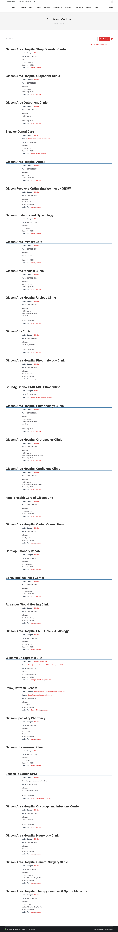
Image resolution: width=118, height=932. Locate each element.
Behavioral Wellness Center (25, 578)
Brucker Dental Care (20, 131)
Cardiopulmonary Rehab (23, 551)
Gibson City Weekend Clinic (25, 747)
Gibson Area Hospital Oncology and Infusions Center (43, 806)
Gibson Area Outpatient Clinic (27, 102)
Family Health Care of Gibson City (29, 498)
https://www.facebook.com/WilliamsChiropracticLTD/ (45, 665)
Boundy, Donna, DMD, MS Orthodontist (33, 387)
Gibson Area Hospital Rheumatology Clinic (36, 360)
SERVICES (43, 661)
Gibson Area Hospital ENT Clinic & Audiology (37, 631)
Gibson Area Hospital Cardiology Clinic (33, 468)
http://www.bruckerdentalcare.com (39, 139)
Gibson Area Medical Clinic (25, 271)
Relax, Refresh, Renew (21, 688)
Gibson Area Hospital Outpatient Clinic (33, 76)
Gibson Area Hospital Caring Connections (35, 524)
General (41, 692)
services (49, 398)
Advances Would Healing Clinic (28, 604)
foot (37, 798)
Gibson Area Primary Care (24, 242)
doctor (33, 68)
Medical (36, 53)
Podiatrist (48, 798)
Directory (95, 44)
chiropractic (35, 680)
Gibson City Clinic (18, 331)
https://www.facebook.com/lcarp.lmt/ (40, 695)
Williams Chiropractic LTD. (24, 658)
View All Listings (106, 44)
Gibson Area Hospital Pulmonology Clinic (35, 406)
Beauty (36, 692)
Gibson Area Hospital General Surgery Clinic (37, 862)
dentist (38, 154)
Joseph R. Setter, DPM (21, 774)
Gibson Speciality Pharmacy (25, 718)
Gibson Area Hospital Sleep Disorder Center (36, 49)
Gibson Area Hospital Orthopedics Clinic (34, 439)
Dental (36, 135)
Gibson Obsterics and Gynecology (29, 215)
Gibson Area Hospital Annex (25, 162)
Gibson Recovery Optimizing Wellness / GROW (38, 188)
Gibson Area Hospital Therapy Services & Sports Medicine (46, 891)
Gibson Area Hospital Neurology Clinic (33, 835)
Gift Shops (48, 692)
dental (33, 154)
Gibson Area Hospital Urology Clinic (31, 297)
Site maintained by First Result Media (103, 929)
